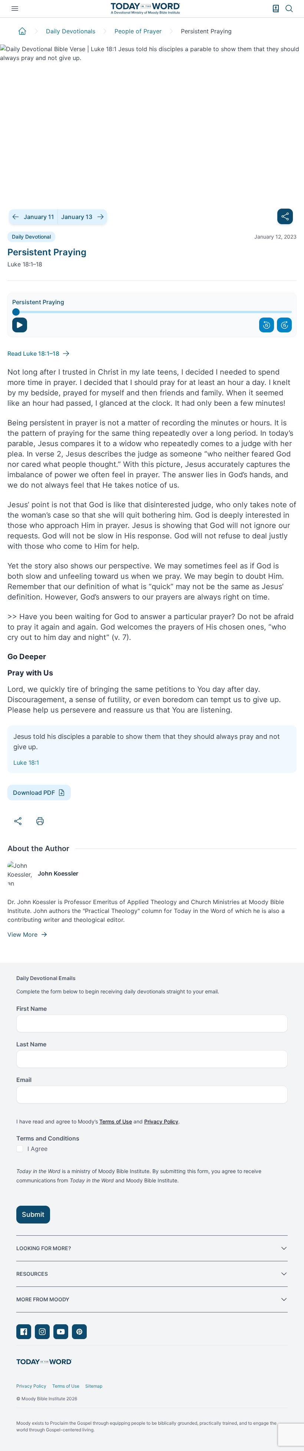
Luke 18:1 (26, 762)
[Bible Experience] (275, 8)
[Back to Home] (22, 31)
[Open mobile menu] (14, 8)
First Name (31, 1008)
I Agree (37, 1148)
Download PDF (34, 792)
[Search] (289, 8)
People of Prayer (138, 31)
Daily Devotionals (70, 31)
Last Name (31, 1044)
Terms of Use (115, 1121)
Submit (33, 1214)
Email (24, 1079)
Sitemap (93, 1386)
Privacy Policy (161, 1121)
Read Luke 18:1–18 (33, 353)
